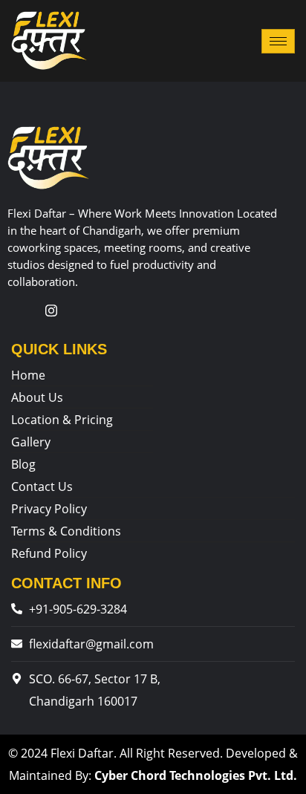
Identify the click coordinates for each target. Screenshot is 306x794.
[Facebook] (21, 310)
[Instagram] (51, 310)
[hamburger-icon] (278, 41)
